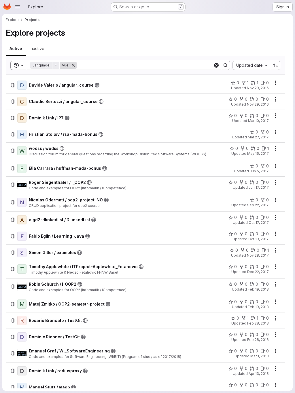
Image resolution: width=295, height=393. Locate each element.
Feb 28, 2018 (258, 323)
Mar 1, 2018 (259, 356)
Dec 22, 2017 (258, 272)
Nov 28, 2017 (258, 255)
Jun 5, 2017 (259, 171)
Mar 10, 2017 (258, 121)
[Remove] (73, 65)
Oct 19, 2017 (258, 239)
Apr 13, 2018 (259, 373)
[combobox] (251, 65)
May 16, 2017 (258, 153)
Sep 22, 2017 (258, 205)
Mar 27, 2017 (258, 137)
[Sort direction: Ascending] (275, 65)
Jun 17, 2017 (259, 187)
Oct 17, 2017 (259, 222)
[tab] (16, 48)
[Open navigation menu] (17, 7)
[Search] (225, 65)
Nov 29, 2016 (258, 88)
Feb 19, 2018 (258, 289)
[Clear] (216, 65)
